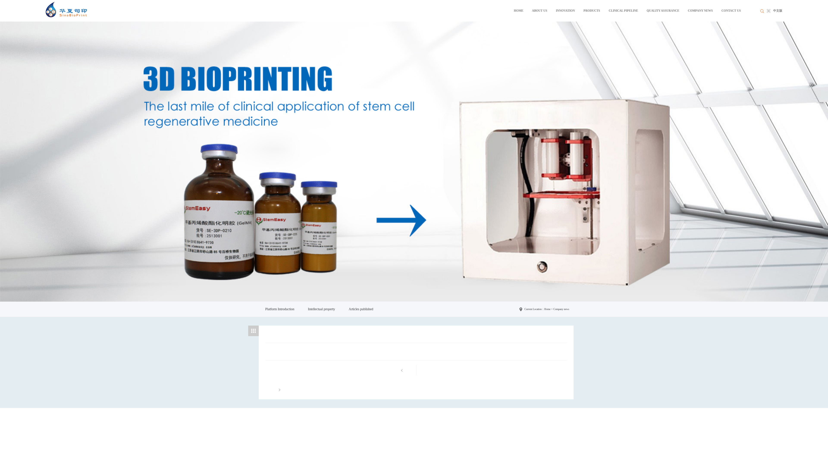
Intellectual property (321, 309)
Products (591, 10)
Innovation (565, 10)
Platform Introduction (279, 309)
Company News (700, 10)
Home (518, 10)
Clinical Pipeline (623, 10)
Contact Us (731, 10)
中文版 (777, 10)
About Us (539, 10)
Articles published (361, 309)
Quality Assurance (663, 10)
